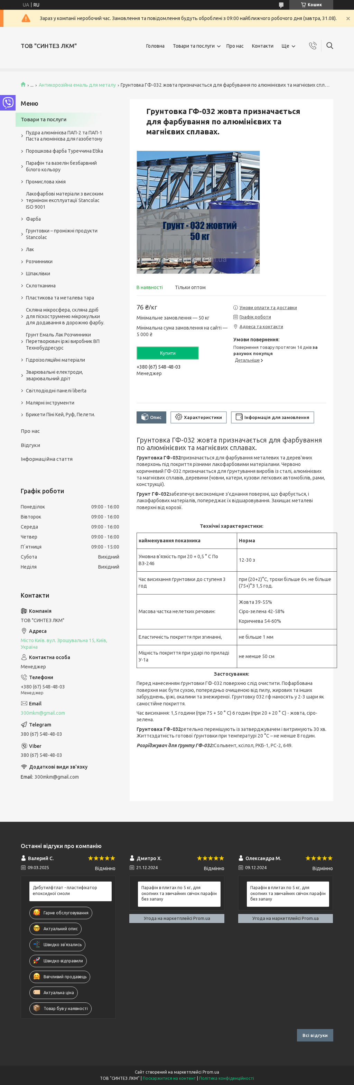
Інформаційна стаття (47, 459)
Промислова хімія (46, 181)
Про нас (235, 46)
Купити (168, 353)
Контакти (262, 46)
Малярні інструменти (50, 403)
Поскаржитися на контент (169, 1078)
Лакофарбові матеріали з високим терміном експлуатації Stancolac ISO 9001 (64, 200)
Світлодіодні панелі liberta (56, 390)
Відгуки (30, 445)
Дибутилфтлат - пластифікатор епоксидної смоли (65, 890)
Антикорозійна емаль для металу (77, 85)
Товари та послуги (194, 46)
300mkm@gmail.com (43, 713)
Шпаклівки (38, 273)
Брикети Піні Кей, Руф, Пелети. (60, 414)
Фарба (33, 219)
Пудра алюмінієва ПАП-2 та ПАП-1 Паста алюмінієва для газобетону (64, 136)
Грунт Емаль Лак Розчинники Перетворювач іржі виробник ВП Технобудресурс (63, 341)
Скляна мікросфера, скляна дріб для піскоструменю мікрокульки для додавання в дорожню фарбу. (65, 316)
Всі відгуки (315, 1035)
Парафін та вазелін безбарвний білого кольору (61, 166)
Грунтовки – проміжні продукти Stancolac (61, 234)
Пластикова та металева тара (60, 298)
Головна (155, 46)
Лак (30, 249)
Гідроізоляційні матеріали (55, 360)
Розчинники (39, 261)
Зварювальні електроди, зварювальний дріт (54, 375)
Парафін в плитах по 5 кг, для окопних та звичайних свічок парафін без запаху (179, 893)
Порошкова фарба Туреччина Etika (64, 151)
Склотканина (41, 285)
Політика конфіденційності (226, 1078)
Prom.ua (211, 1072)
